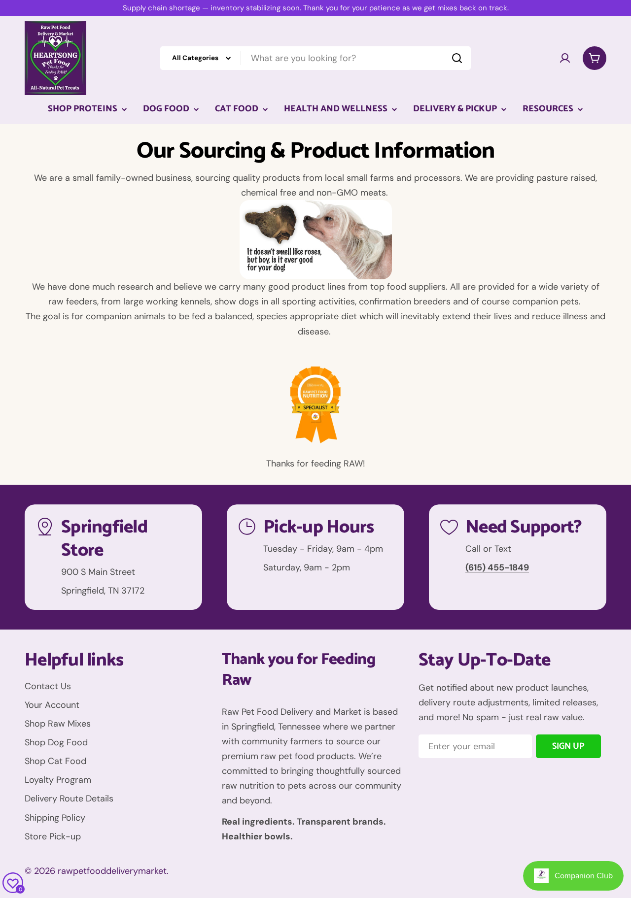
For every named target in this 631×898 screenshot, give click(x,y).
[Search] (457, 58)
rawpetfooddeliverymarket (112, 871)
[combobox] (315, 58)
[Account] (565, 58)
